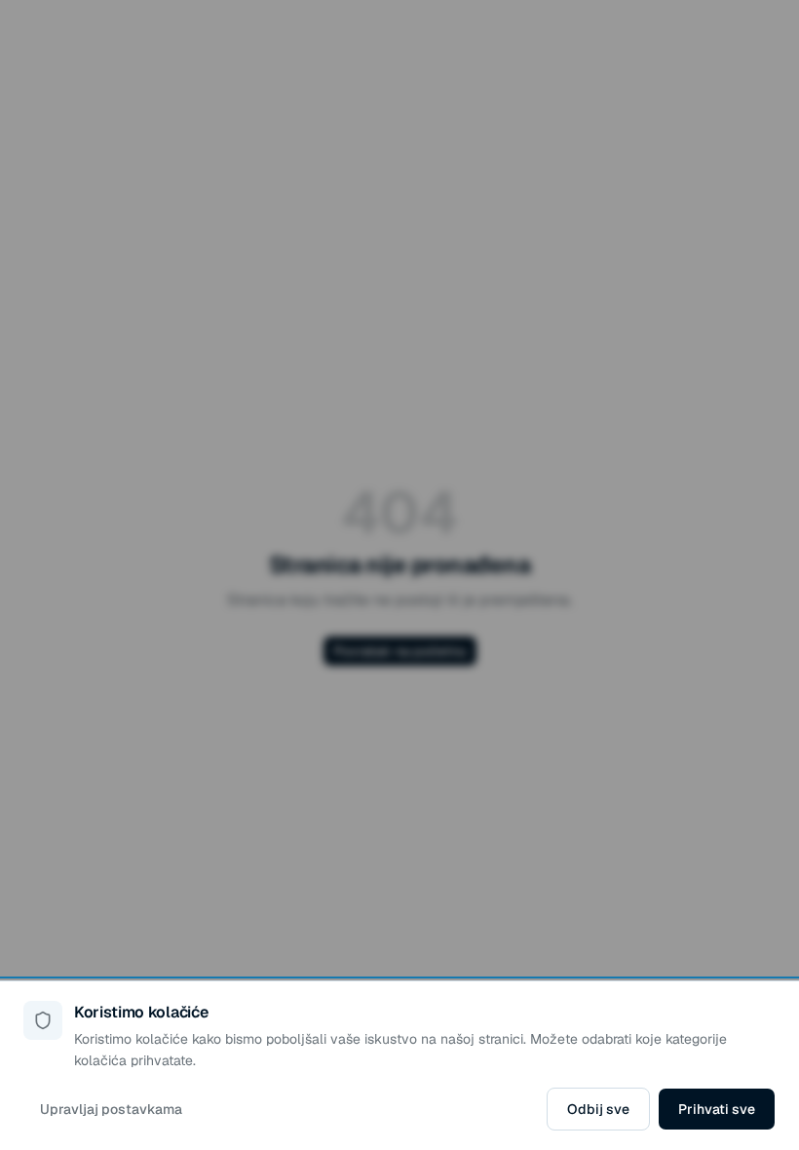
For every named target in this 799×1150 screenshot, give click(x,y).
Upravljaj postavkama (111, 1109)
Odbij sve (598, 1109)
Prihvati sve (716, 1109)
